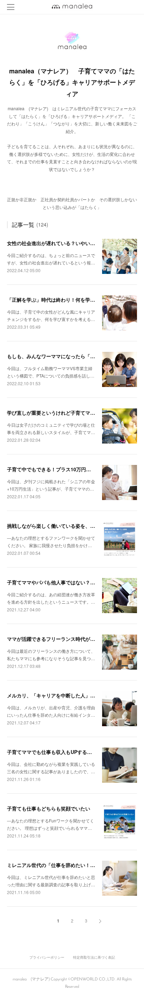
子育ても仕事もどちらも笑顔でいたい (48, 808)
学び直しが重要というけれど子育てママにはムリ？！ (65, 412)
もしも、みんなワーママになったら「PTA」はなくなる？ (70, 356)
